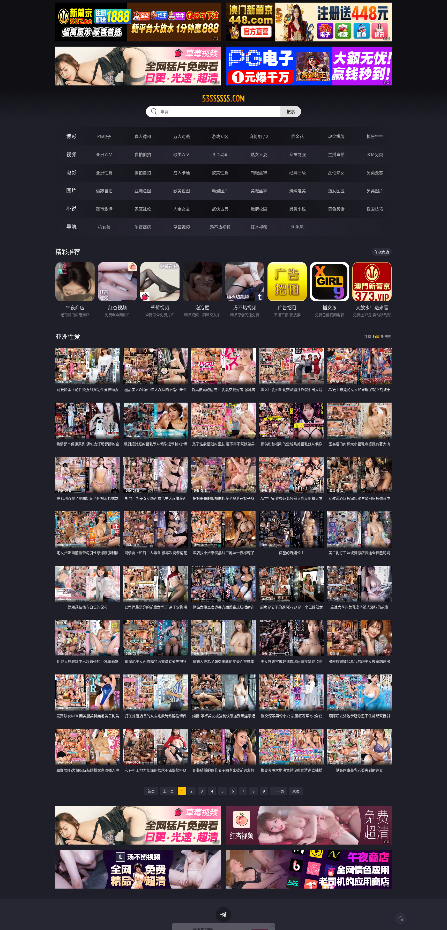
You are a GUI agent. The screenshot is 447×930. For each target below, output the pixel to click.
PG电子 (104, 136)
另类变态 (375, 173)
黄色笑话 (336, 209)
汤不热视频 (220, 227)
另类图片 (375, 191)
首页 (151, 791)
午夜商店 (143, 227)
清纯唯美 (297, 191)
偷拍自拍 (143, 173)
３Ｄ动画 (220, 154)
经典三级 (297, 173)
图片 (71, 190)
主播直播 (336, 154)
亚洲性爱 (104, 173)
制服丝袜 (259, 173)
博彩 (71, 136)
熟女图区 (336, 191)
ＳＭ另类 (375, 154)
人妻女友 (181, 209)
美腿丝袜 (259, 191)
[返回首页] (400, 918)
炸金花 (297, 136)
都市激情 (104, 209)
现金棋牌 (336, 136)
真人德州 (143, 136)
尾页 (296, 791)
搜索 (291, 111)
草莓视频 (181, 227)
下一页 (278, 791)
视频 (71, 154)
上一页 (168, 791)
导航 (71, 226)
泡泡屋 (297, 227)
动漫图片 (220, 191)
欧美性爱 (220, 173)
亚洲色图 (143, 191)
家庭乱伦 (143, 209)
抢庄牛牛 (375, 136)
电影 (71, 172)
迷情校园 (259, 209)
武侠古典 (220, 209)
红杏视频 (259, 227)
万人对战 (181, 136)
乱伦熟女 (336, 173)
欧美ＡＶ (181, 154)
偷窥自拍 (104, 191)
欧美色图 (181, 191)
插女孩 (104, 227)
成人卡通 (181, 173)
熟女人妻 (259, 154)
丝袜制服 (297, 154)
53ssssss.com (223, 98)
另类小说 (297, 209)
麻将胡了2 (258, 136)
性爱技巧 (375, 209)
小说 (71, 208)
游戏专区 (220, 136)
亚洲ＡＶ (104, 154)
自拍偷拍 (143, 154)
